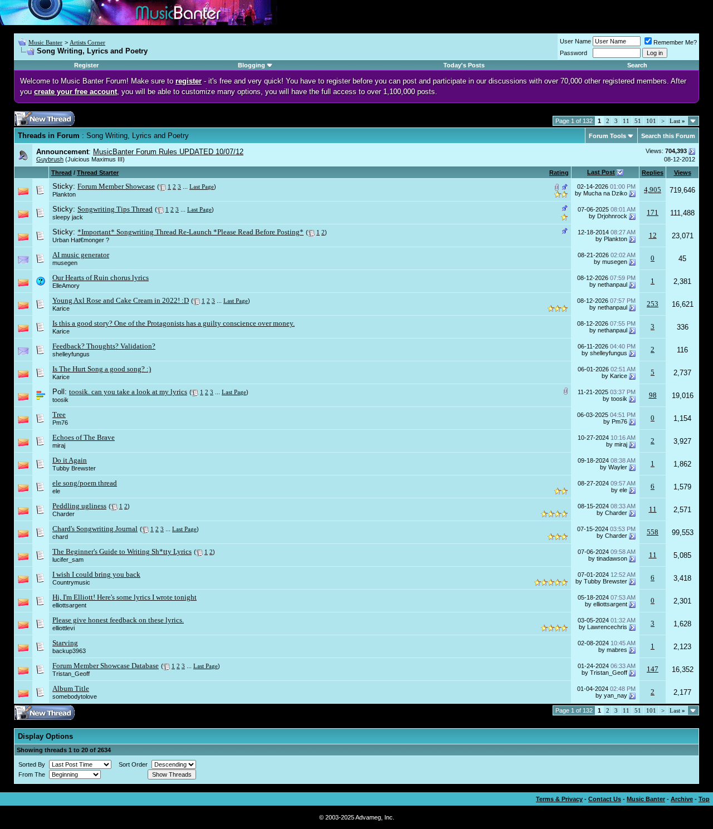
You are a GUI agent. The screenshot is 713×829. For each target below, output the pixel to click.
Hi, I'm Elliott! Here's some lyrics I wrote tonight (124, 597)
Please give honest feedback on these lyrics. (118, 620)
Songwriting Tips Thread (115, 209)
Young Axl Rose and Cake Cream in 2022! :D (120, 300)
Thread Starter (98, 172)
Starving (65, 643)
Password (573, 53)
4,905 (652, 189)
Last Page (201, 186)
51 (637, 120)
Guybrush (50, 159)
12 (653, 235)
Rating (559, 172)
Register (86, 65)
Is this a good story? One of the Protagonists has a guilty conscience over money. (173, 323)
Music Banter (45, 42)
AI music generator (80, 255)
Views (682, 172)
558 (652, 532)
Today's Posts (464, 65)
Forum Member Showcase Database (105, 665)
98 (653, 395)
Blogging (251, 65)
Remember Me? (675, 42)
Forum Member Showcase (116, 186)
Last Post (601, 172)
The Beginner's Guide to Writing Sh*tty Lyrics (122, 551)
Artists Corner (87, 42)
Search (637, 65)
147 (652, 669)
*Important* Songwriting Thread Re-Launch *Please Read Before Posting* (190, 232)
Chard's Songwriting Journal (95, 528)
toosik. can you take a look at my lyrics (128, 391)
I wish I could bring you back (96, 574)
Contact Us (604, 799)
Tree (59, 414)
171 (652, 212)
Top (704, 799)
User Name (575, 41)
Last (677, 120)
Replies (652, 172)
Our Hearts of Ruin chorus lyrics (100, 277)
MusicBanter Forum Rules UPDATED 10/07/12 (168, 152)
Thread (61, 172)
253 (652, 304)
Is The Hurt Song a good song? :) (101, 369)
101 (651, 120)
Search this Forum (668, 136)
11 (626, 120)
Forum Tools (607, 136)
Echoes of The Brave (83, 437)
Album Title (70, 688)
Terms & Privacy (559, 799)
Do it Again (69, 460)
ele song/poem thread (84, 483)
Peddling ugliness (79, 506)
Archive (682, 799)
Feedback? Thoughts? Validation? (103, 346)
